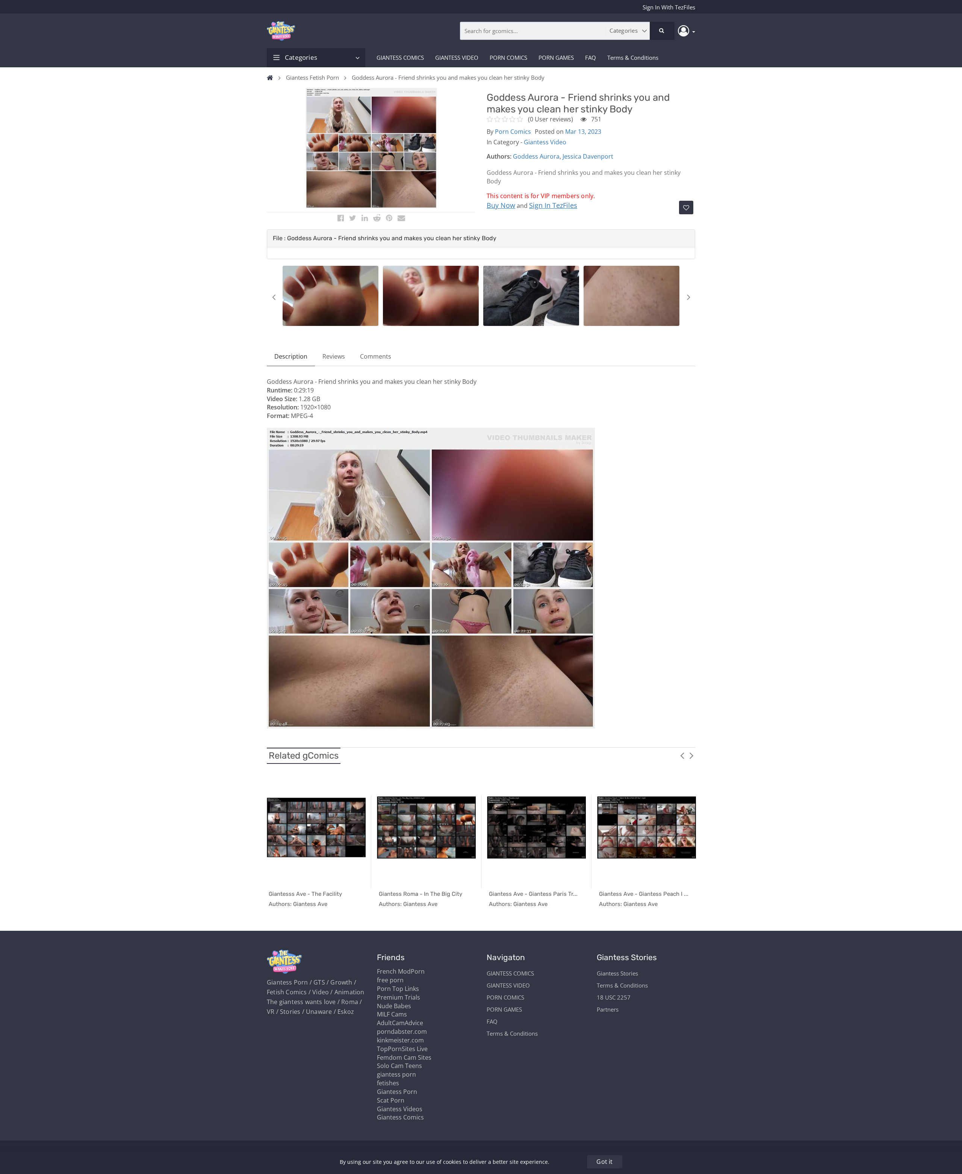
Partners (608, 1009)
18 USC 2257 (614, 997)
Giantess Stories (617, 973)
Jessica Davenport (588, 156)
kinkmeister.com (400, 1040)
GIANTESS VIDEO (456, 57)
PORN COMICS (508, 57)
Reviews (333, 356)
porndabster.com (402, 1031)
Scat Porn (390, 1100)
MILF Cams (392, 1014)
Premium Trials (398, 997)
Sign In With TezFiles (669, 7)
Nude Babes (394, 1006)
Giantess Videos (399, 1109)
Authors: (499, 156)
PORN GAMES (556, 57)
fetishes (388, 1083)
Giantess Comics (400, 1117)
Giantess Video (545, 142)
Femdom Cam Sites (404, 1057)
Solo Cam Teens (399, 1066)
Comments (375, 356)
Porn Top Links (398, 989)
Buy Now (501, 205)
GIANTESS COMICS (400, 57)
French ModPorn (401, 971)
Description (290, 356)
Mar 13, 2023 (583, 131)
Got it (604, 1161)
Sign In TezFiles (553, 205)
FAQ (590, 57)
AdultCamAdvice (400, 1023)
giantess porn (396, 1074)
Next (688, 297)
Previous (273, 297)
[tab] (481, 238)
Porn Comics (513, 131)
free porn (390, 980)
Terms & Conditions (632, 57)
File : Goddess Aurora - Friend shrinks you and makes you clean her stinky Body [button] (384, 238)
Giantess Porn (397, 1092)
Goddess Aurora (536, 156)
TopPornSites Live (402, 1049)
